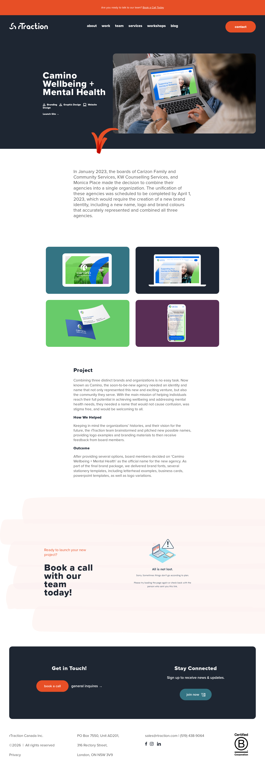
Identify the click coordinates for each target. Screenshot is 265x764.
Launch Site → (51, 114)
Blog (174, 26)
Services (135, 26)
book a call (52, 686)
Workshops (156, 26)
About (92, 26)
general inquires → (86, 686)
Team (119, 26)
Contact (240, 26)
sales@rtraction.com (161, 735)
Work (106, 26)
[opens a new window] (147, 744)
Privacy (15, 755)
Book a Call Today (153, 8)
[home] (28, 28)
